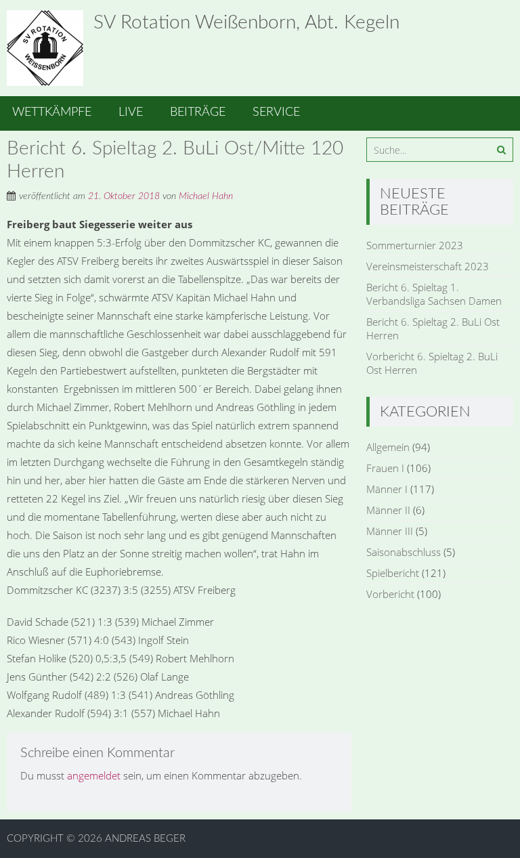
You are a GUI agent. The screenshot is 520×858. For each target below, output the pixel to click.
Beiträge (197, 112)
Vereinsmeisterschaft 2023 (427, 266)
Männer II (388, 510)
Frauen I (385, 468)
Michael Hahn (206, 196)
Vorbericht (390, 594)
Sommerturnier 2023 (414, 245)
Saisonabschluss (403, 552)
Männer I (387, 489)
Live (130, 112)
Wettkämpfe (51, 112)
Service (276, 112)
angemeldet (94, 775)
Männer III (389, 531)
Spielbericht (392, 573)
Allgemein (388, 447)
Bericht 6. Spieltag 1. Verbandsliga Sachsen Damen (434, 293)
